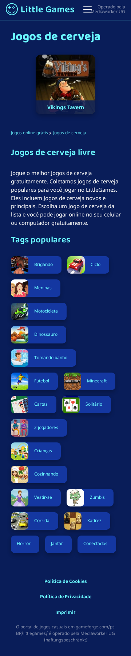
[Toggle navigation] (87, 9)
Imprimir (65, 613)
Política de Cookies (65, 582)
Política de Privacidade (65, 597)
